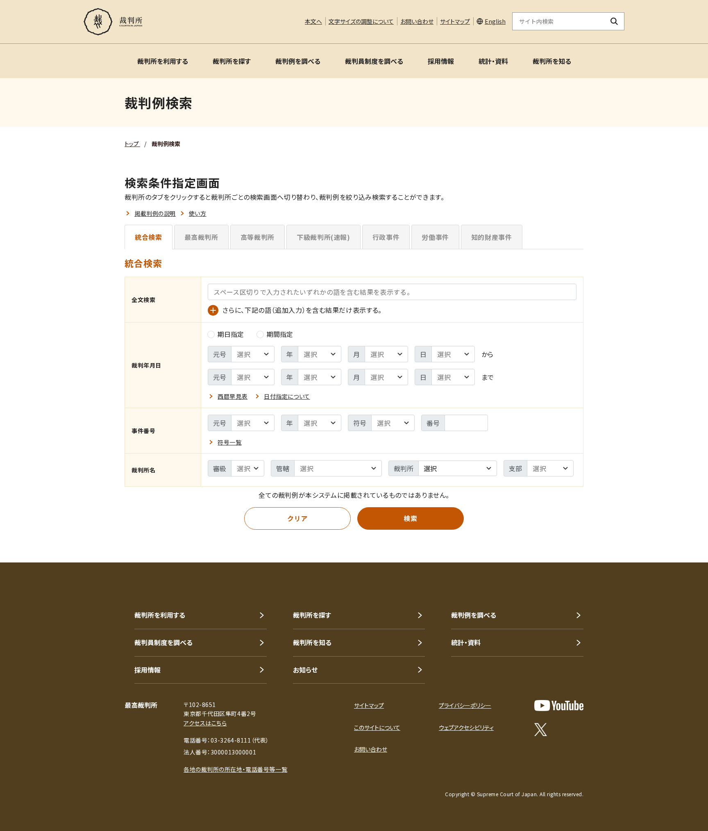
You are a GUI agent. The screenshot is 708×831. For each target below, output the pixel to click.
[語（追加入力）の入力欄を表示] (213, 310)
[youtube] (558, 705)
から (487, 354)
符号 (359, 423)
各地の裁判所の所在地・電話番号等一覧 (235, 769)
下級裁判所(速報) (323, 237)
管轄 (282, 468)
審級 (219, 468)
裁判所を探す (232, 61)
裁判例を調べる (297, 61)
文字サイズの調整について (361, 21)
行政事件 (386, 237)
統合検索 (148, 237)
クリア (297, 518)
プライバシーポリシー (465, 705)
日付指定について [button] (287, 396)
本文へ (313, 21)
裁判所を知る (552, 61)
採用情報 (441, 61)
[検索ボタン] (614, 21)
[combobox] (457, 468)
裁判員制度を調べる (374, 61)
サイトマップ (455, 21)
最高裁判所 (201, 237)
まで (487, 377)
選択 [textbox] (430, 468)
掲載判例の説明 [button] (155, 213)
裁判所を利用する (162, 61)
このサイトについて (377, 727)
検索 (410, 518)
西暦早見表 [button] (232, 396)
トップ (132, 144)
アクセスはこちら (205, 723)
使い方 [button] (197, 213)
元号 (219, 354)
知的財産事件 (491, 237)
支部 (515, 468)
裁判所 (403, 468)
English (495, 21)
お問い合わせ (416, 21)
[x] (540, 729)
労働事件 (435, 237)
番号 (433, 423)
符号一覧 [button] (229, 442)
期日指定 (231, 334)
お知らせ (305, 670)
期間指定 (280, 334)
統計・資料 (493, 61)
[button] (678, 533)
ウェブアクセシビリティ (466, 727)
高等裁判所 (258, 237)
